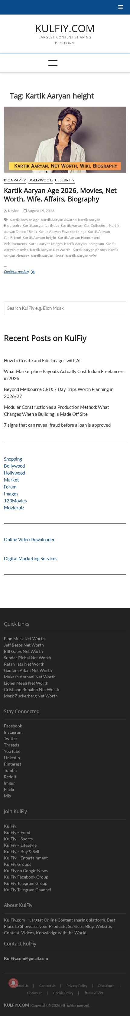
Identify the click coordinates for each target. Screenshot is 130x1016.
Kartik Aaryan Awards (58, 219)
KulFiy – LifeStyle (20, 845)
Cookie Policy (63, 993)
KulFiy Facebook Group (26, 876)
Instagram (13, 732)
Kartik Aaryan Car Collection (84, 225)
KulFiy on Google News (26, 870)
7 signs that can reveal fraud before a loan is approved (57, 425)
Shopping (13, 459)
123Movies (15, 500)
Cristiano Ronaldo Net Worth (31, 689)
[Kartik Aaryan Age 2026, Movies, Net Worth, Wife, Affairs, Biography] (65, 140)
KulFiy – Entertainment (26, 857)
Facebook (13, 725)
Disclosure (34, 993)
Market (11, 479)
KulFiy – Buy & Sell (21, 851)
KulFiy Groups (17, 864)
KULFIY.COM (65, 28)
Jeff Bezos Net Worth (24, 644)
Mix (7, 795)
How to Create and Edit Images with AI (42, 360)
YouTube (12, 751)
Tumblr (11, 770)
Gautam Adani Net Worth (28, 670)
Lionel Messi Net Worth (26, 683)
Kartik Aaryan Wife (81, 255)
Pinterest (12, 763)
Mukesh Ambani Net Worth (30, 676)
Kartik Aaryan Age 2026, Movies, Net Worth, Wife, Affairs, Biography (60, 194)
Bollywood (40, 180)
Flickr (9, 789)
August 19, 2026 (40, 210)
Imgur (9, 783)
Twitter (11, 738)
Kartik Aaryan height (39, 237)
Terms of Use (93, 992)
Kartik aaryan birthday (41, 225)
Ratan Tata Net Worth (24, 664)
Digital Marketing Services (30, 558)
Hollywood (14, 472)
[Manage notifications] (13, 983)
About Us (21, 986)
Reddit (10, 776)
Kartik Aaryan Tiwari (47, 255)
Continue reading (29, 272)
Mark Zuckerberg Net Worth (31, 695)
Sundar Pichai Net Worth (27, 657)
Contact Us (47, 986)
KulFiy (10, 826)
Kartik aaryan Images (45, 243)
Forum (10, 486)
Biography (15, 180)
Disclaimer (106, 986)
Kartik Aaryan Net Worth (50, 249)
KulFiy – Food (17, 832)
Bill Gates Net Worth (23, 651)
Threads (11, 744)
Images (11, 493)
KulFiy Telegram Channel (27, 889)
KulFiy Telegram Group (25, 883)
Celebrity (65, 180)
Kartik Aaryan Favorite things (62, 231)
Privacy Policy (77, 986)
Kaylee (13, 210)
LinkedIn (12, 757)
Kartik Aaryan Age (24, 219)
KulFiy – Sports (18, 838)
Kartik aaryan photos (90, 249)
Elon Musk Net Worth (24, 638)
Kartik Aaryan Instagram (84, 243)
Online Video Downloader (29, 539)
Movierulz (14, 507)
